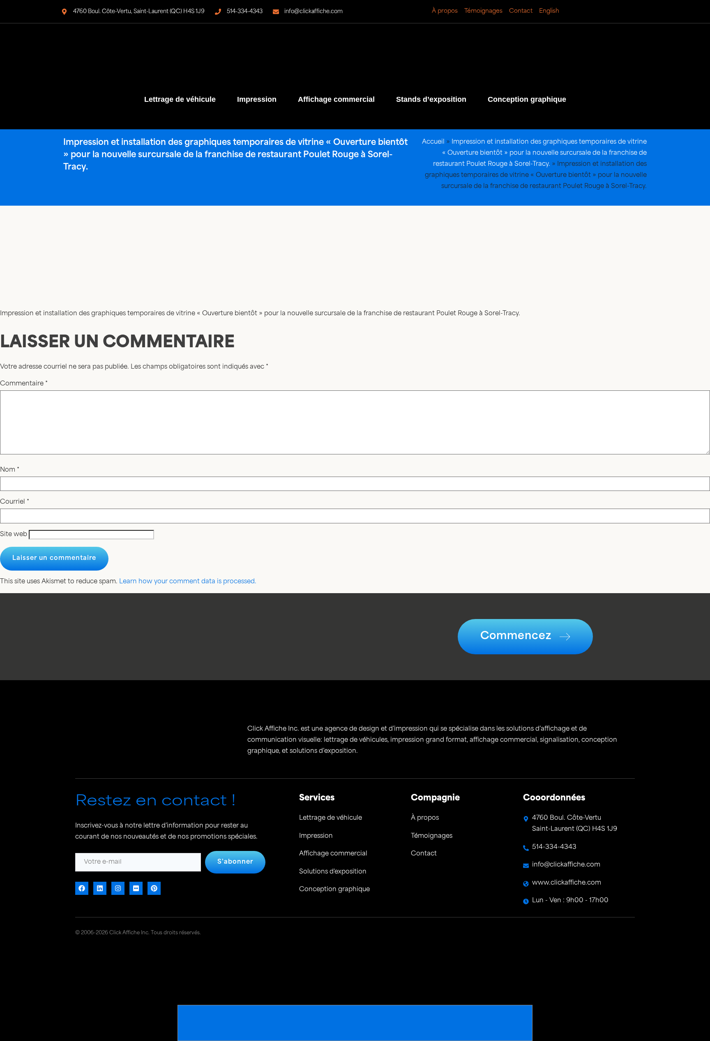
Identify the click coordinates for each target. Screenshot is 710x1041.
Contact (520, 11)
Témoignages (483, 11)
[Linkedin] (597, 11)
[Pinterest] (643, 11)
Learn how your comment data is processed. (187, 582)
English (549, 11)
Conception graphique (527, 99)
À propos (445, 11)
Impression (257, 99)
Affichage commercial (336, 99)
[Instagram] (620, 11)
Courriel (14, 502)
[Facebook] (585, 11)
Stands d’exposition (431, 99)
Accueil (433, 142)
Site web (13, 535)
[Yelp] (631, 11)
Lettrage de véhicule (180, 99)
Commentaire (24, 384)
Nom (9, 470)
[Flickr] (608, 11)
